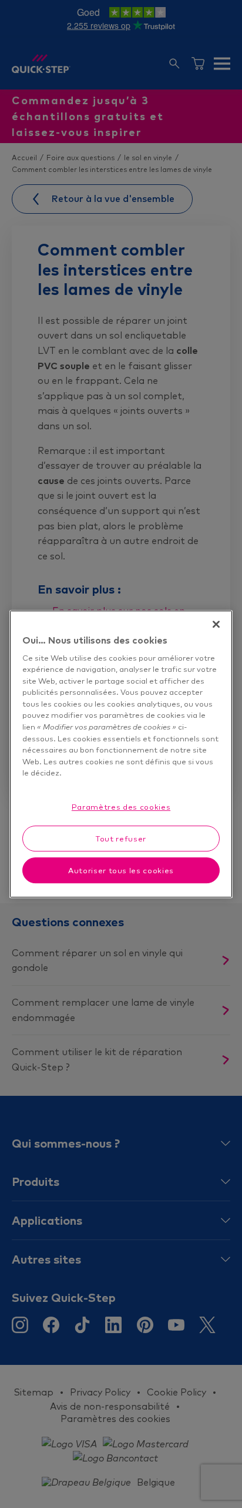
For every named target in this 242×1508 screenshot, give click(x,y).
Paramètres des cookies (121, 806)
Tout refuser (121, 838)
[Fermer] (216, 624)
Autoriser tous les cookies (121, 870)
